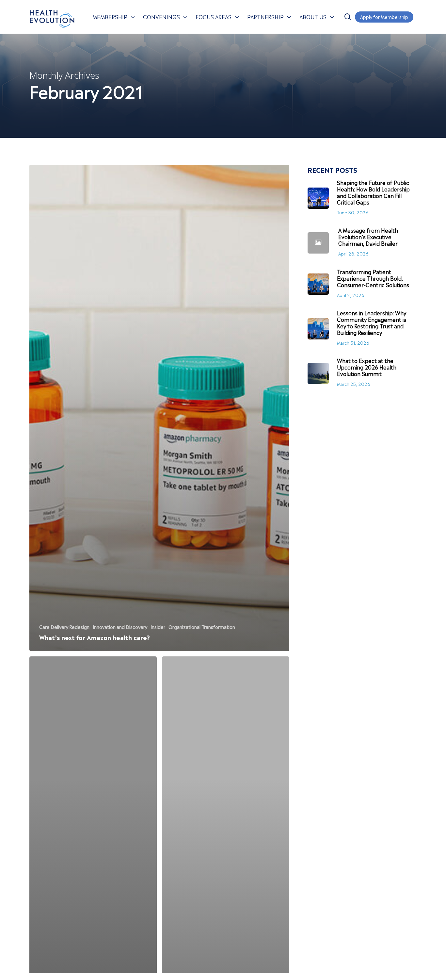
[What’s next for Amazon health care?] (159, 408)
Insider (158, 626)
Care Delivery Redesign (64, 626)
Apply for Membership (384, 16)
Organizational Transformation (201, 626)
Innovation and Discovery (120, 626)
